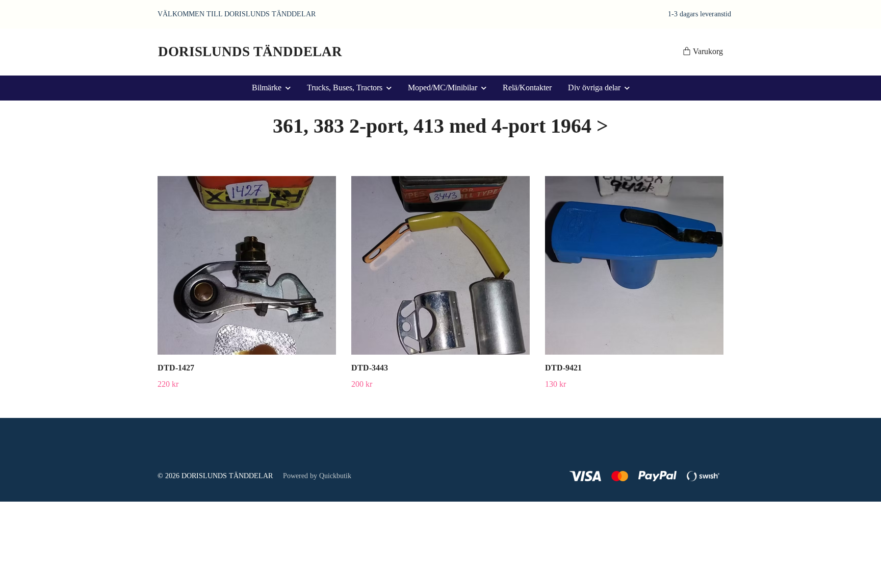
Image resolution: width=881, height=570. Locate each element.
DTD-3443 (369, 367)
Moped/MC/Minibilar (442, 87)
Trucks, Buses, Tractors (344, 87)
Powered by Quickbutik (317, 476)
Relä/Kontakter (527, 87)
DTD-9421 (563, 367)
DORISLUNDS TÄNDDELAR (250, 51)
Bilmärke (266, 87)
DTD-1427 (176, 367)
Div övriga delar (594, 87)
